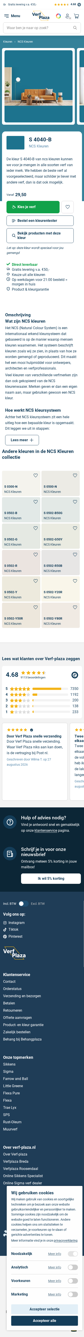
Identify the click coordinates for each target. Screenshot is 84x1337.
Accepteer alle (44, 1321)
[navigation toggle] (6, 16)
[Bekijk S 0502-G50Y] (60, 536)
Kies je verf (26, 207)
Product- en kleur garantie (23, 1025)
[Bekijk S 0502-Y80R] (60, 615)
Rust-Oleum (12, 1122)
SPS (6, 1115)
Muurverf (10, 1129)
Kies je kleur (58, 16)
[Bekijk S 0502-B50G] (60, 509)
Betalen (9, 1003)
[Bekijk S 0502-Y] (21, 589)
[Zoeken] (75, 28)
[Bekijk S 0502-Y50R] (21, 615)
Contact (9, 981)
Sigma (8, 1071)
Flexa (7, 1100)
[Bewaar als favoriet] (67, 207)
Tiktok (13, 929)
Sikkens (9, 1064)
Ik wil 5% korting (51, 878)
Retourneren (12, 1010)
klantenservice (45, 830)
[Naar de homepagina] (41, 16)
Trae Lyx (9, 1107)
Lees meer (19, 440)
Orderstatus (12, 989)
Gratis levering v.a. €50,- (22, 4)
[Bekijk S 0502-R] (21, 562)
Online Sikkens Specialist (23, 1176)
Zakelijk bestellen (16, 1032)
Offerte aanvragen (17, 1017)
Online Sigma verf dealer (22, 1183)
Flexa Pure (11, 1093)
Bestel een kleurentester (37, 220)
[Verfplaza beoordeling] (42, 675)
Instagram (17, 923)
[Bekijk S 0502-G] (21, 536)
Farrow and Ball (15, 1079)
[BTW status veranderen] (23, 904)
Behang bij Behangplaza (22, 1039)
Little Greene (13, 1086)
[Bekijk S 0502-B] (21, 509)
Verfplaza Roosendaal (20, 1168)
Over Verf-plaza (15, 1154)
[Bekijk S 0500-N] (60, 483)
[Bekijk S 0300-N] (21, 483)
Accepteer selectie (45, 1309)
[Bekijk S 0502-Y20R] (60, 589)
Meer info (54, 1254)
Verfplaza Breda (15, 1161)
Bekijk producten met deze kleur (39, 235)
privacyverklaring (66, 1240)
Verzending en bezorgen (22, 996)
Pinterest (15, 936)
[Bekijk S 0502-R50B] (60, 562)
